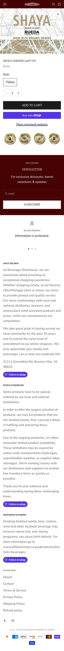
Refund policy (12, 610)
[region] (32, 232)
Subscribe (32, 205)
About (7, 577)
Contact (8, 584)
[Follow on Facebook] (4, 620)
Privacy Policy (12, 597)
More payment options (32, 124)
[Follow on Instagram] (12, 620)
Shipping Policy (14, 604)
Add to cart (32, 105)
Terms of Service (14, 590)
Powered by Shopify (45, 630)
